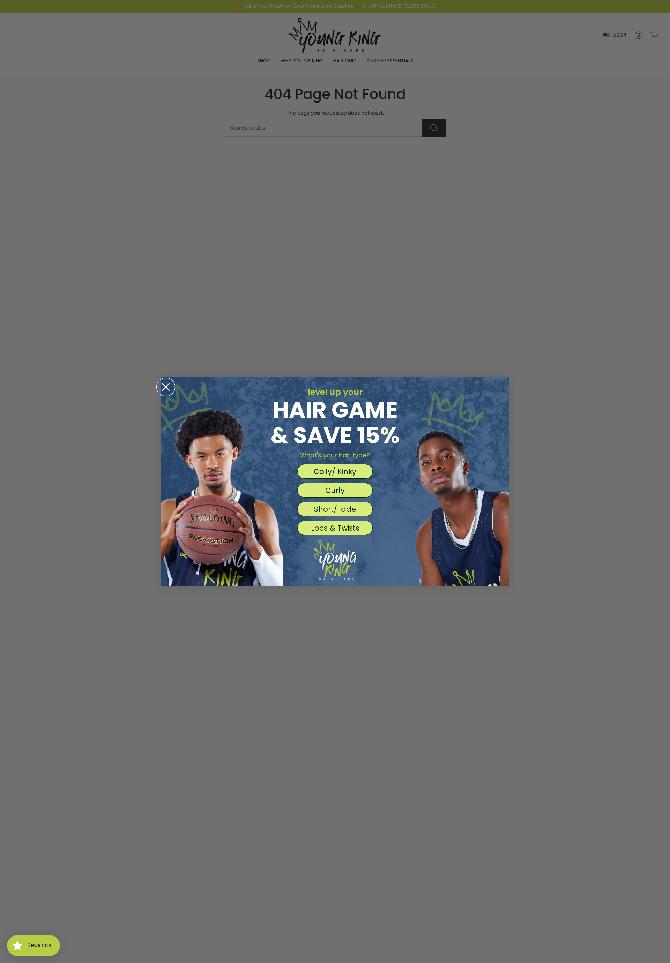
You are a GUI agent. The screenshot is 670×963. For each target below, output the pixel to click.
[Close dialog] (165, 387)
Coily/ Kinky (335, 472)
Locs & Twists (335, 528)
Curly (335, 490)
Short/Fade (335, 509)
